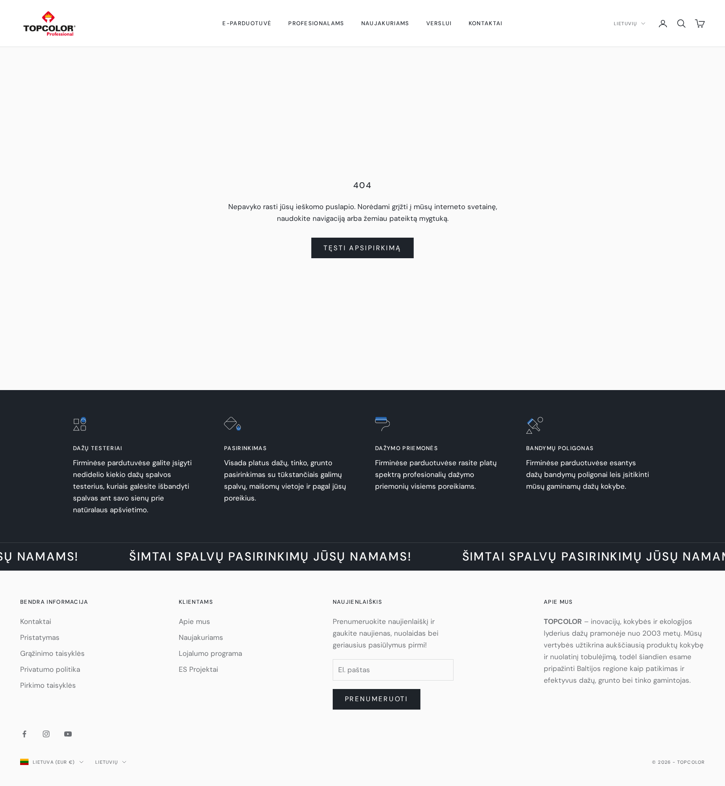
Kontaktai (486, 23)
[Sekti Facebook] (24, 734)
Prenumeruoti (377, 698)
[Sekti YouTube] (68, 734)
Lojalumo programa (210, 653)
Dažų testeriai (97, 448)
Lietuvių (625, 23)
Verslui (439, 23)
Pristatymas (40, 637)
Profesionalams (316, 23)
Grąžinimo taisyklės (52, 653)
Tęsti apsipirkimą (362, 248)
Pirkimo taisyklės (48, 685)
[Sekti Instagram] (46, 734)
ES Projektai (198, 669)
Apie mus (194, 621)
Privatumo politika (50, 669)
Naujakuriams (385, 23)
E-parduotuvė (246, 23)
